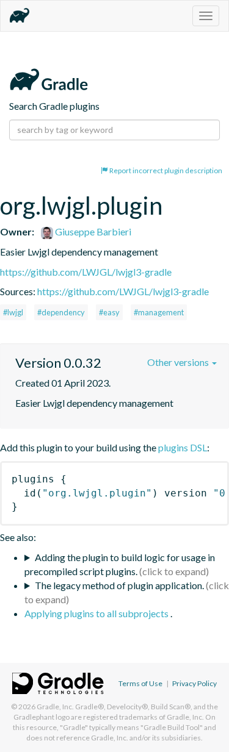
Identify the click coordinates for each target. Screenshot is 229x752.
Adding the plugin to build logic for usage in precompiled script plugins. (119, 564)
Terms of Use (140, 683)
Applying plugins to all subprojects (97, 613)
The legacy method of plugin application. (119, 585)
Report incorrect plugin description (165, 170)
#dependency (61, 312)
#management (159, 312)
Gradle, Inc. (55, 706)
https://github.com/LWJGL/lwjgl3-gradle (86, 272)
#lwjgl (13, 312)
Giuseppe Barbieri (92, 231)
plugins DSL (182, 447)
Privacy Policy (194, 683)
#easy (109, 312)
